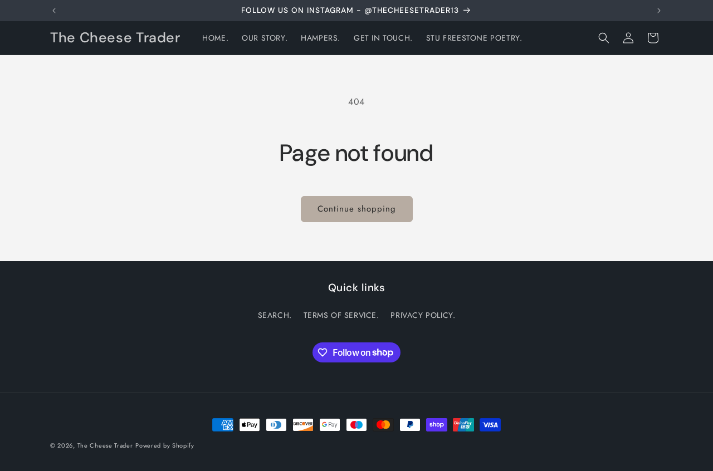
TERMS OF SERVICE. (341, 315)
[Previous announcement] (54, 10)
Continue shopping (357, 209)
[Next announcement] (659, 10)
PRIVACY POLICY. (422, 315)
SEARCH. (275, 315)
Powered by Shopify (164, 445)
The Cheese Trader (105, 445)
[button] (604, 38)
